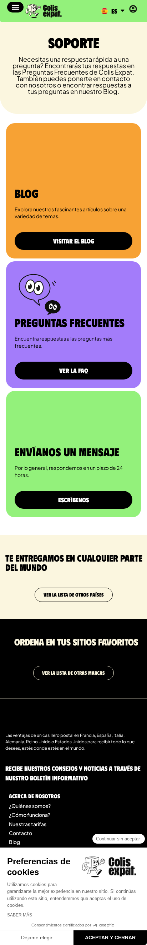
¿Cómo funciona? (29, 814)
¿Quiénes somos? (30, 806)
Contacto (20, 833)
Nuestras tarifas (27, 824)
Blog (14, 842)
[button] (15, 7)
